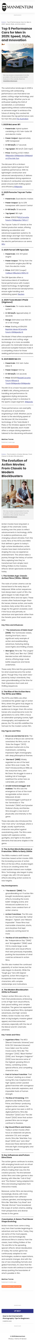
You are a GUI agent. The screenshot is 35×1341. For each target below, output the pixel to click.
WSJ (20, 217)
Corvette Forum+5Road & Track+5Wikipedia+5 (18, 381)
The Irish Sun (14, 158)
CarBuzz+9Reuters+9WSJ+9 (16, 273)
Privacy (11, 1339)
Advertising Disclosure (10, 81)
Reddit (20, 378)
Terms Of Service (20, 1339)
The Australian (22, 119)
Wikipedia (18, 187)
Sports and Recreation (10, 446)
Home (4, 22)
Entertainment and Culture (11, 1286)
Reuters (21, 294)
